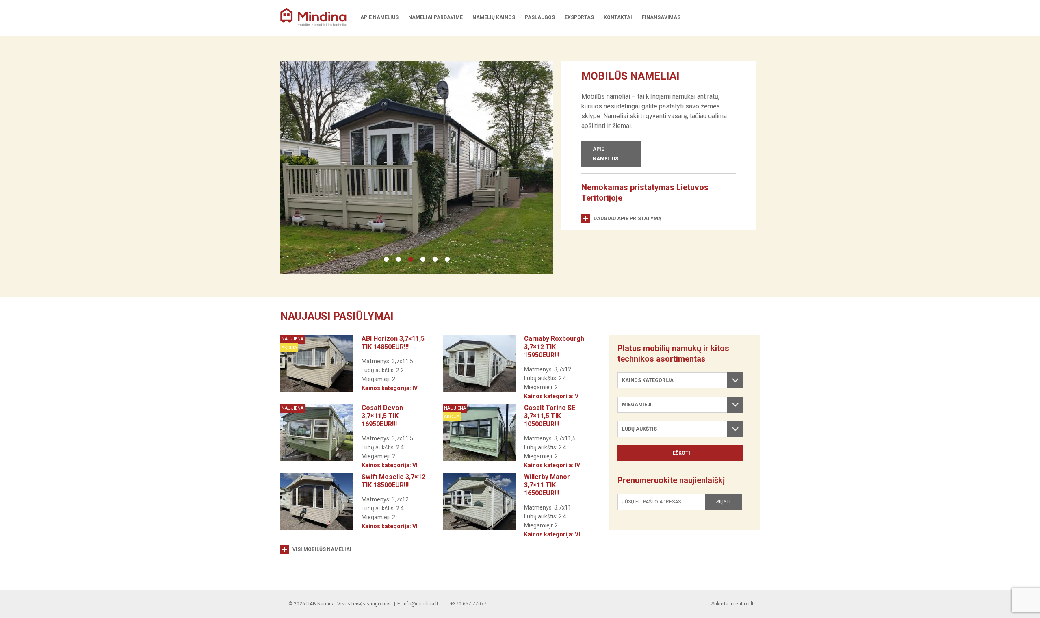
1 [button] (386, 260)
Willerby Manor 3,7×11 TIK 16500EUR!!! (547, 485)
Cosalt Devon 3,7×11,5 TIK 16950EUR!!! (382, 416)
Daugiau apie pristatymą (627, 218)
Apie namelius (605, 154)
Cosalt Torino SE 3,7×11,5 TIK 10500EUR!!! (549, 416)
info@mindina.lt (420, 604)
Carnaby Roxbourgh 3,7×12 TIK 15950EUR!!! (554, 347)
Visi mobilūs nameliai (321, 549)
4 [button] (423, 260)
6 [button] (447, 260)
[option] (416, 167)
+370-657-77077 (468, 604)
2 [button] (398, 260)
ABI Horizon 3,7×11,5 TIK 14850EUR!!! (393, 343)
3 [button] (411, 260)
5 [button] (435, 260)
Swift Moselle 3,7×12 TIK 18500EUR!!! (393, 481)
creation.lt (742, 604)
